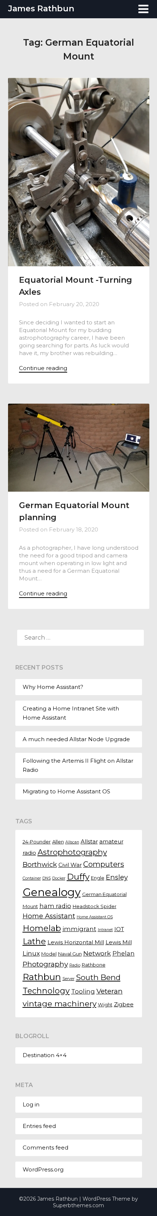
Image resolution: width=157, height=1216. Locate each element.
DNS (46, 878)
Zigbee (124, 1004)
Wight (105, 1004)
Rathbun (42, 976)
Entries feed (39, 1125)
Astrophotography (72, 852)
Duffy (78, 877)
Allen (58, 842)
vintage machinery (59, 1003)
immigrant (79, 929)
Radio (74, 965)
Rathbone (94, 965)
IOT (119, 929)
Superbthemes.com (78, 1205)
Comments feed (45, 1147)
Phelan (123, 953)
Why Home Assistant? (53, 686)
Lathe (34, 941)
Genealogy (52, 892)
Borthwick (40, 864)
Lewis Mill (119, 942)
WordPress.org (43, 1169)
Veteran (109, 991)
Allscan (72, 842)
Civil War (70, 865)
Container (32, 878)
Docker (58, 878)
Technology (46, 990)
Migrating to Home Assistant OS (66, 791)
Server (68, 978)
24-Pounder (37, 842)
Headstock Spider (94, 906)
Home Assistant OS (95, 917)
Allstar (89, 841)
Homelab (42, 928)
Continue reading (43, 368)
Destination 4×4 (44, 1055)
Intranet (105, 929)
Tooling (83, 991)
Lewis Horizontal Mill (75, 942)
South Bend (98, 977)
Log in (31, 1104)
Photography (45, 964)
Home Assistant (49, 916)
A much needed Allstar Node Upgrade (76, 739)
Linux (31, 953)
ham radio (55, 906)
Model (49, 954)
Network (97, 953)
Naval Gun (70, 954)
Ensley (117, 877)
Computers (103, 864)
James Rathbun (41, 9)
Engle (97, 878)
